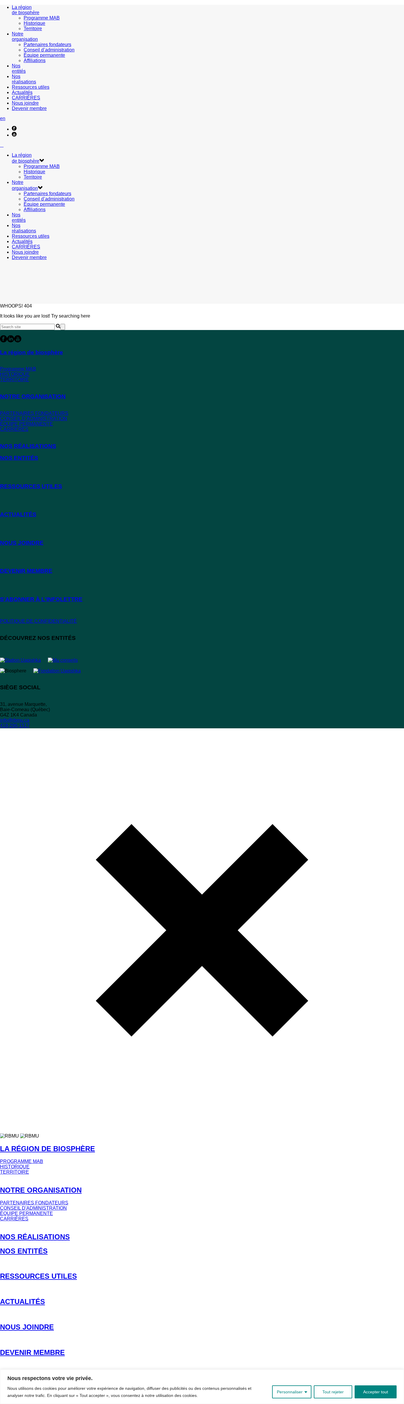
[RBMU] (2, 145)
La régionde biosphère (25, 10)
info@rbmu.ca (14, 720)
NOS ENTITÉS (24, 1251)
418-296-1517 (15, 725)
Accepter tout (375, 1392)
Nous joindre (25, 103)
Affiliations (35, 60)
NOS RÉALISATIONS (35, 1237)
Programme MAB (42, 17)
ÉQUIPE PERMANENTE (26, 423)
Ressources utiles (30, 87)
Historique (34, 23)
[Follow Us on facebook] (3, 340)
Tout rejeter (333, 1392)
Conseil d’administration (49, 49)
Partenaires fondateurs (47, 44)
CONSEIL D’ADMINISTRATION (33, 418)
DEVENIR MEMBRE (32, 1352)
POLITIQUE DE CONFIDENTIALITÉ (38, 621)
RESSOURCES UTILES (38, 1276)
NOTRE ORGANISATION (41, 1190)
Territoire (33, 28)
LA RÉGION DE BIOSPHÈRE (47, 1149)
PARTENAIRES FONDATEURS (34, 413)
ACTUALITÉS (22, 1302)
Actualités (22, 92)
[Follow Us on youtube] (17, 340)
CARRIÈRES (26, 97)
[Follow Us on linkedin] (10, 340)
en (2, 118)
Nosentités (19, 68)
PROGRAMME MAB (21, 1161)
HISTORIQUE (15, 374)
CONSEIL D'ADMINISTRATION (33, 1208)
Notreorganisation (25, 36)
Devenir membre (29, 108)
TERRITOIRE (14, 379)
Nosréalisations (24, 79)
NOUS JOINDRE (27, 1327)
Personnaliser (290, 1392)
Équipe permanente (44, 55)
